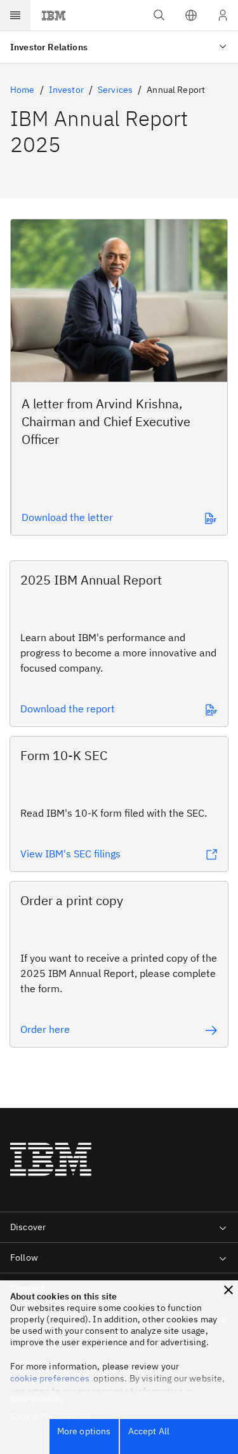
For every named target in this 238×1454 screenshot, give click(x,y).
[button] (191, 15)
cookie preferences (49, 1378)
